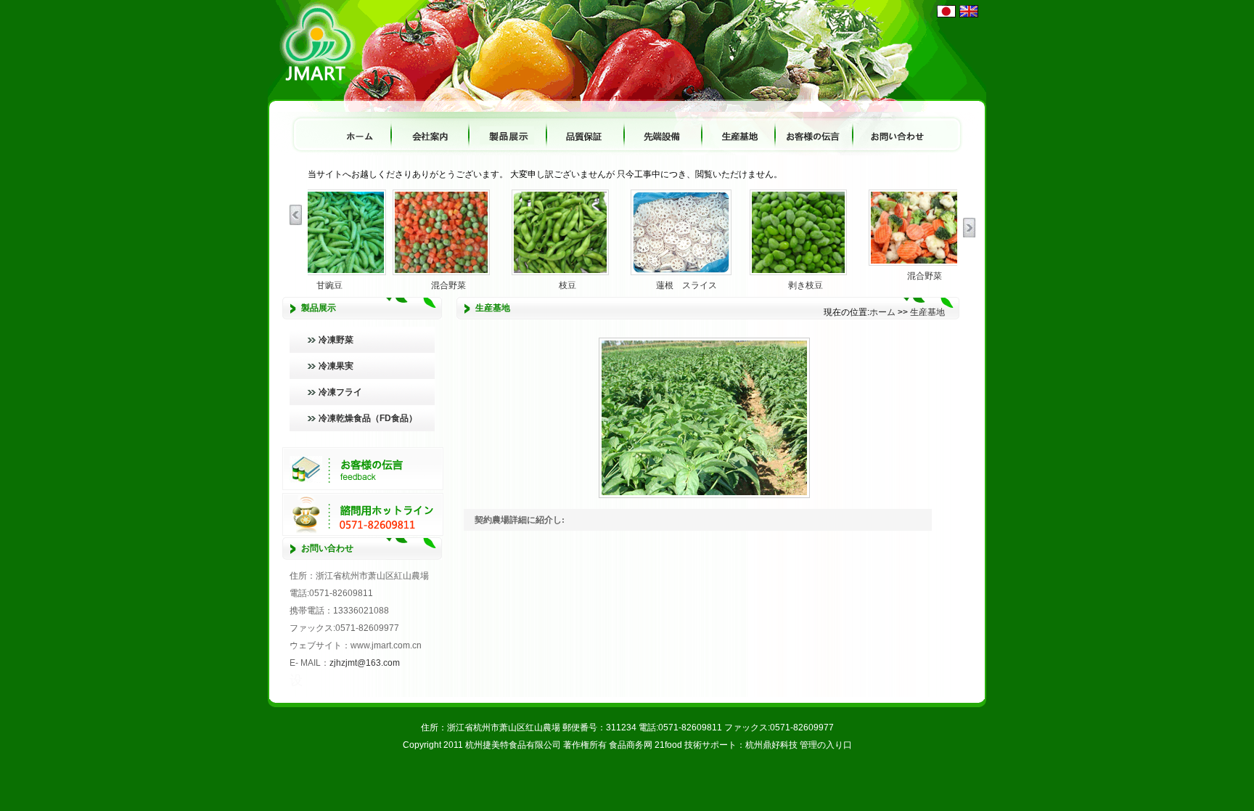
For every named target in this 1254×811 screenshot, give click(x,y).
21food (668, 745)
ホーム (882, 312)
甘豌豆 (329, 285)
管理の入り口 (826, 745)
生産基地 (927, 312)
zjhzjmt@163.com (364, 663)
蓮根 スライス (686, 285)
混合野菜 (448, 285)
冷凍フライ (340, 392)
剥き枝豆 (805, 285)
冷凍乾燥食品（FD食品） (368, 418)
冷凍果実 (336, 366)
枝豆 (567, 285)
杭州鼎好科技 (771, 745)
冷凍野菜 (336, 340)
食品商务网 (630, 745)
